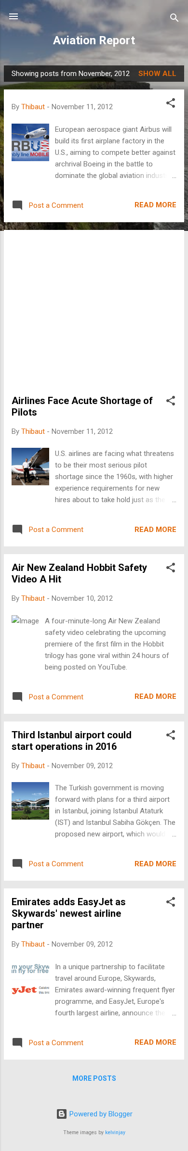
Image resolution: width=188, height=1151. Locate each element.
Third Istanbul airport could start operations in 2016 (72, 740)
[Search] (174, 19)
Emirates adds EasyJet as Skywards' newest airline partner (69, 913)
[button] (170, 104)
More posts (94, 1078)
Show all (157, 73)
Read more (155, 205)
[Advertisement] (94, 316)
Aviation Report (94, 40)
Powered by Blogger (100, 1114)
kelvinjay (115, 1132)
